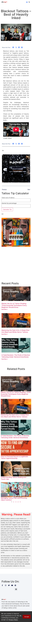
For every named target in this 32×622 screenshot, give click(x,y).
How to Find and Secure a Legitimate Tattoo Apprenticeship (14, 457)
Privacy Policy (13, 620)
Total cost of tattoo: (8, 197)
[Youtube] (12, 585)
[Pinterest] (15, 585)
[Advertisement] (16, 264)
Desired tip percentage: (9, 203)
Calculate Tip (7, 209)
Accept (26, 616)
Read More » (5, 309)
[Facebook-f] (2, 585)
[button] (27, 2)
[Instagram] (5, 585)
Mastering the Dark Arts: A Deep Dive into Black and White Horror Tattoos (15, 331)
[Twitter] (9, 585)
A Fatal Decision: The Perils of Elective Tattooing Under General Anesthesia (16, 356)
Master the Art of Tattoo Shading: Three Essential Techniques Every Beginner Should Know (14, 305)
